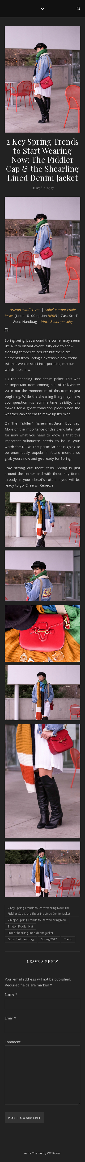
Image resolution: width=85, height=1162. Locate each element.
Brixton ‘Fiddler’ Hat (26, 309)
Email (10, 1018)
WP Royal (53, 1153)
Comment (13, 1041)
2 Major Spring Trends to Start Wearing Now (37, 920)
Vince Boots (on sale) (56, 321)
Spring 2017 (49, 939)
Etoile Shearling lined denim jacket (30, 933)
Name (11, 994)
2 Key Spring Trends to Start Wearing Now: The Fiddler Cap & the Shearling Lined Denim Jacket (39, 911)
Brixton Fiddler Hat (20, 926)
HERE (52, 315)
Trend (68, 939)
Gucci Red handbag (21, 939)
